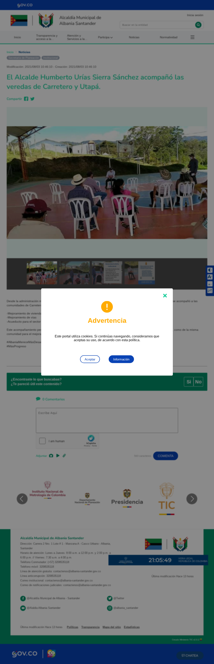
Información (121, 359)
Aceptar (90, 359)
